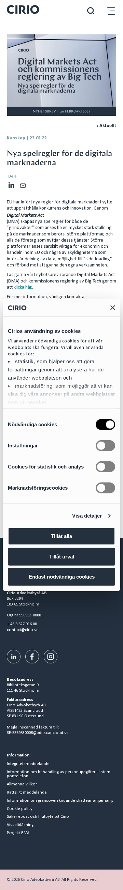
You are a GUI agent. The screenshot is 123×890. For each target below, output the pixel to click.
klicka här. (23, 287)
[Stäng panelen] (112, 307)
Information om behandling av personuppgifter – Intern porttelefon (58, 774)
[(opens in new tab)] (13, 656)
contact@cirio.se (23, 630)
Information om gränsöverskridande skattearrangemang (60, 801)
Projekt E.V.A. (18, 833)
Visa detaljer (87, 516)
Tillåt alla (61, 536)
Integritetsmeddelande (28, 764)
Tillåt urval (61, 556)
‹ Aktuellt (106, 125)
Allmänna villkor (22, 784)
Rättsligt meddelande (27, 793)
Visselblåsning (20, 825)
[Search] (91, 10)
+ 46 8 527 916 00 (22, 624)
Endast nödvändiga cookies (62, 577)
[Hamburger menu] (111, 10)
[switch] (105, 445)
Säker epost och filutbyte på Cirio (38, 817)
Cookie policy (19, 809)
